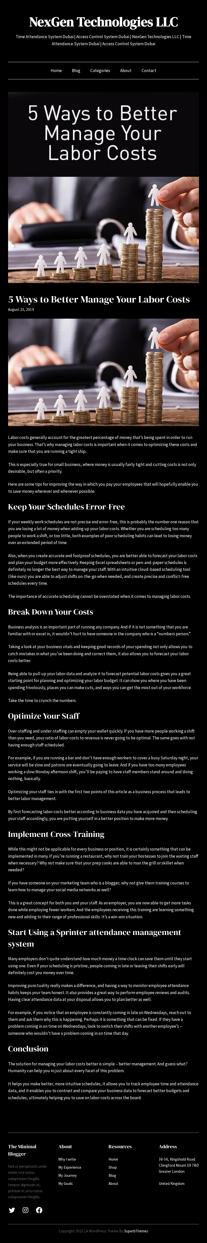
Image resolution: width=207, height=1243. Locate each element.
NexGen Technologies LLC (103, 22)
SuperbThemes (136, 1231)
